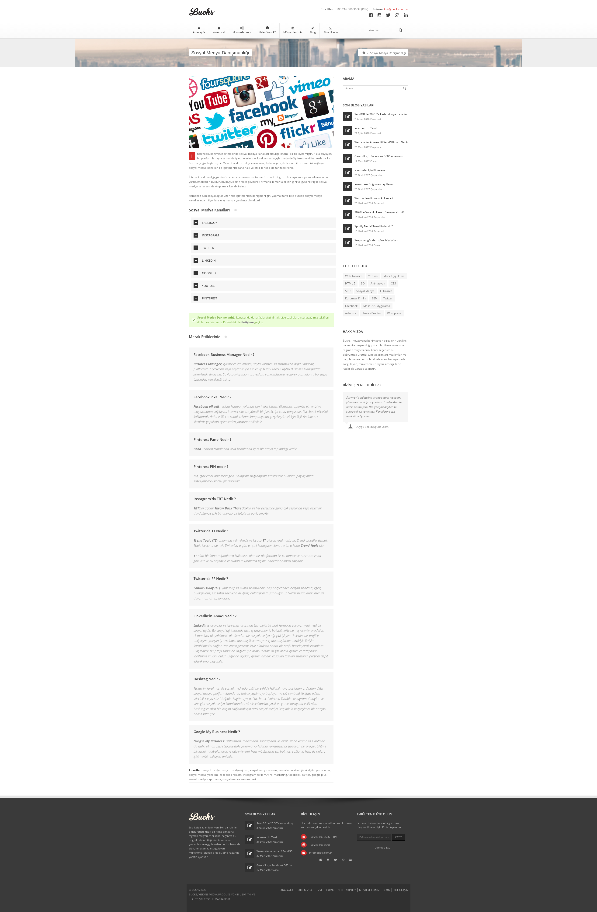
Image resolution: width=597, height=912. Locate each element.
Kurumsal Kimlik (355, 298)
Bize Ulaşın (330, 32)
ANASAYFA (287, 890)
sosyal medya (212, 770)
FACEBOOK (209, 223)
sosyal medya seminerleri (239, 779)
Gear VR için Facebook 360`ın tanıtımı (378, 156)
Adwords (351, 313)
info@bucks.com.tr (396, 9)
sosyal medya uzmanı (264, 770)
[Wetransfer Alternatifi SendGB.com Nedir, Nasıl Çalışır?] (347, 144)
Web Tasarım (353, 276)
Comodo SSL (382, 847)
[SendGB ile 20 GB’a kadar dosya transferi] (347, 116)
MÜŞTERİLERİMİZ (369, 890)
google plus (319, 775)
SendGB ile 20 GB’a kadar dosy (275, 823)
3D (363, 283)
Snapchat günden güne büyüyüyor (376, 240)
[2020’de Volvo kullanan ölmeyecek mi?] (347, 214)
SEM (375, 298)
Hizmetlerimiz (242, 32)
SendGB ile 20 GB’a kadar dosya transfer (380, 114)
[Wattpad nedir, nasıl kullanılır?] (347, 200)
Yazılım (373, 276)
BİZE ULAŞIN (400, 890)
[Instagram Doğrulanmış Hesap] (347, 186)
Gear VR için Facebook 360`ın (274, 865)
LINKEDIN (209, 260)
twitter (306, 775)
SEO (348, 291)
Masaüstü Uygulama (376, 306)
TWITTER (208, 248)
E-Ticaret (386, 291)
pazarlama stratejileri (293, 770)
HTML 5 (350, 283)
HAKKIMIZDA (304, 890)
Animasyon (378, 283)
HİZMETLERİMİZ (325, 890)
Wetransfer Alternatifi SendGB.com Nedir (381, 142)
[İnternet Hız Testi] (347, 130)
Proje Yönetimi (371, 313)
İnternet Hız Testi (365, 128)
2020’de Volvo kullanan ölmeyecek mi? (379, 212)
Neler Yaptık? (267, 32)
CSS (393, 283)
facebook (294, 775)
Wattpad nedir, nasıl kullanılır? (373, 198)
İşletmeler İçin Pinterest (369, 170)
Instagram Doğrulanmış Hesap (374, 184)
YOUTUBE (208, 286)
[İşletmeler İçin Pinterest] (347, 172)
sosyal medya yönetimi (204, 775)
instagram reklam (254, 775)
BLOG (386, 890)
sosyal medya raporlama (205, 779)
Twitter (387, 298)
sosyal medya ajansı (235, 770)
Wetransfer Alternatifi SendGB (274, 851)
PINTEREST (209, 298)
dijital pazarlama (319, 770)
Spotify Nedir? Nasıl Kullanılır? (373, 226)
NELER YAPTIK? (347, 890)
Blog (313, 32)
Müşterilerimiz (292, 32)
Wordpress (394, 313)
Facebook (351, 306)
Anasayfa (199, 32)
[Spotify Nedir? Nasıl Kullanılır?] (347, 228)
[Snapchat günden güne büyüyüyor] (347, 242)
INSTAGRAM (210, 235)
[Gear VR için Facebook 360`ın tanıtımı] (347, 158)
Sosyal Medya (365, 291)
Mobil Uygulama (394, 276)
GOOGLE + (209, 273)
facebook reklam (231, 775)
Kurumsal (219, 32)
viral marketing (277, 775)
